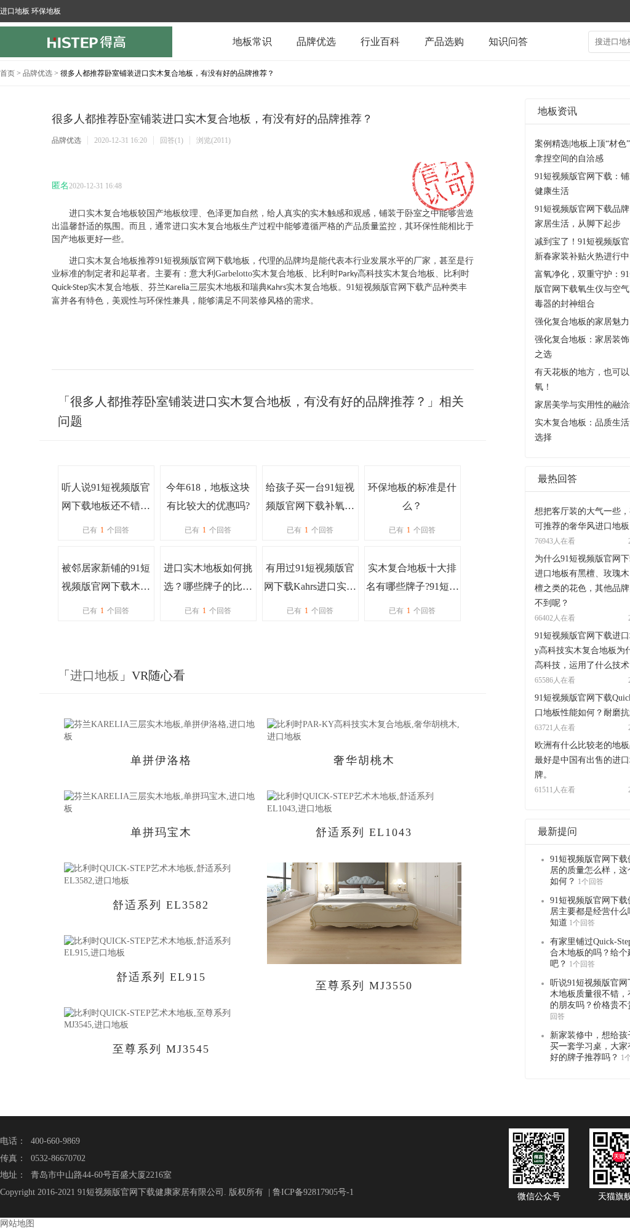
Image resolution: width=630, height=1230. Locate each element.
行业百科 (380, 41)
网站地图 (17, 1223)
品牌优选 (316, 41)
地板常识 (252, 41)
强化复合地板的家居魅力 (582, 321)
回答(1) (171, 140)
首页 (7, 73)
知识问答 (508, 41)
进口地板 (94, 675)
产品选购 (444, 41)
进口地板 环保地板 (30, 11)
